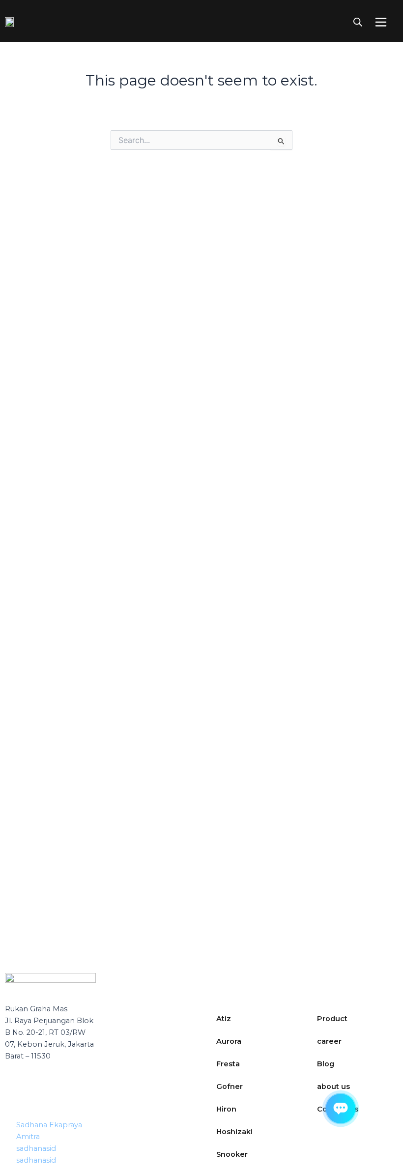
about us (333, 1086)
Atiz (223, 1018)
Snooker (232, 1154)
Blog (325, 1063)
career (329, 1041)
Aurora (228, 1041)
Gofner (229, 1086)
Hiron (226, 1109)
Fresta (228, 1063)
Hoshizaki (234, 1131)
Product (332, 1018)
